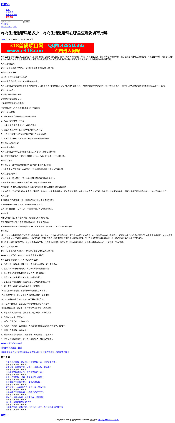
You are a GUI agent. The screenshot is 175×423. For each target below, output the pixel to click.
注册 (3, 24)
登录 (7, 24)
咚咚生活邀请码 (7, 343)
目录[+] (4, 414)
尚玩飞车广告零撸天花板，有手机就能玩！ (24, 382)
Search (26, 22)
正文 (15, 27)
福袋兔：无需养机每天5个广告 (18, 402)
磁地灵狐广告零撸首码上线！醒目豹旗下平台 (25, 392)
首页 (8, 10)
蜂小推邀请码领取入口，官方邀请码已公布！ (25, 372)
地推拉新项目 (11, 15)
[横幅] (47, 53)
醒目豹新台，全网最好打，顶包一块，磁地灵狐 (26, 387)
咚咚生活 (18, 343)
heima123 (4, 39)
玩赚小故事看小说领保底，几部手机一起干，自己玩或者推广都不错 (34, 407)
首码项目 (9, 12)
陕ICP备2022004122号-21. (108, 420)
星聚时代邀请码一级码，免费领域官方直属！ (25, 377)
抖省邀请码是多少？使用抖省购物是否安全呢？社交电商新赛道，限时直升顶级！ (35, 352)
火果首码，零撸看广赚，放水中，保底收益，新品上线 (28, 367)
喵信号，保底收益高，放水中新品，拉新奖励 (25, 397)
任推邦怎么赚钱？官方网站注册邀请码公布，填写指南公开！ (31, 362)
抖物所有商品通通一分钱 (11, 348)
